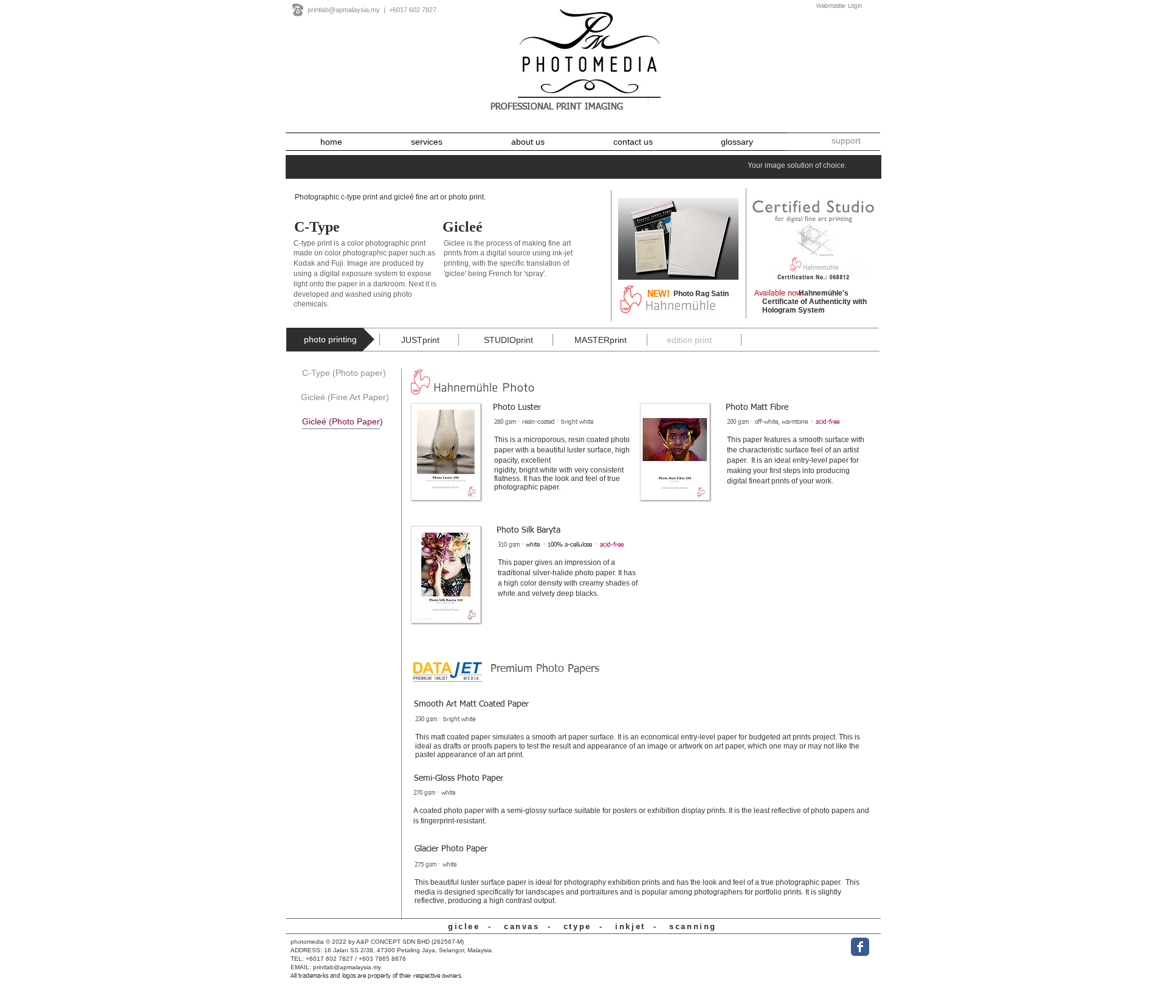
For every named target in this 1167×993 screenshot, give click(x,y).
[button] (846, 141)
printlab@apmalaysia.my (344, 9)
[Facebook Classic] (860, 947)
